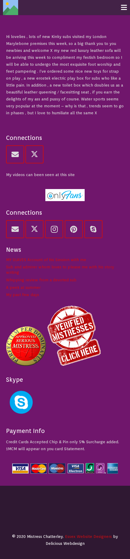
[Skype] (93, 229)
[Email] (15, 154)
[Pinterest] (74, 229)
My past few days (22, 294)
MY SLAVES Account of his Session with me (46, 259)
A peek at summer (23, 287)
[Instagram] (54, 229)
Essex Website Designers (88, 536)
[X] (34, 154)
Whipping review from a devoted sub (41, 280)
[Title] (10, 7)
